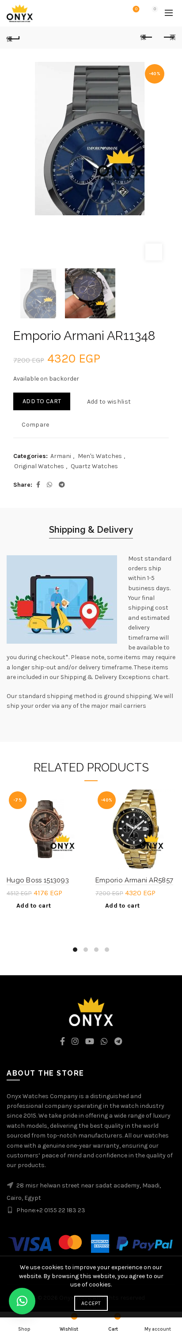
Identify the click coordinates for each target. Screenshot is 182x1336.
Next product (169, 37)
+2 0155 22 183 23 (60, 1210)
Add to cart (42, 401)
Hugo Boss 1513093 (38, 880)
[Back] (13, 37)
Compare (35, 424)
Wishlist (136, 9)
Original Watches (39, 466)
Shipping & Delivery (91, 529)
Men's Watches (100, 456)
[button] (22, 1301)
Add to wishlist (109, 401)
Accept (91, 1303)
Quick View (79, 828)
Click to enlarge (153, 252)
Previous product (147, 37)
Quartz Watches (94, 466)
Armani (60, 456)
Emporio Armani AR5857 (134, 880)
